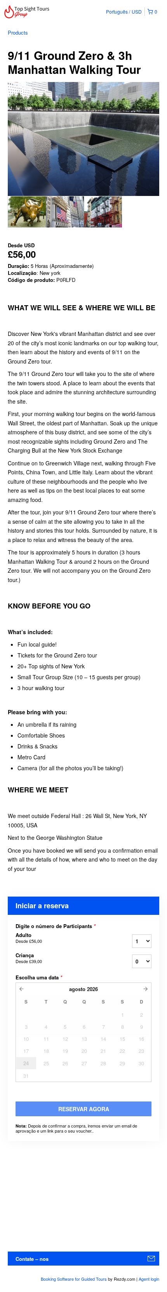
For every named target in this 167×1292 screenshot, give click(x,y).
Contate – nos (32, 1258)
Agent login (149, 1279)
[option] (27, 211)
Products (18, 32)
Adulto (29, 938)
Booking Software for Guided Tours (74, 1279)
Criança (29, 958)
